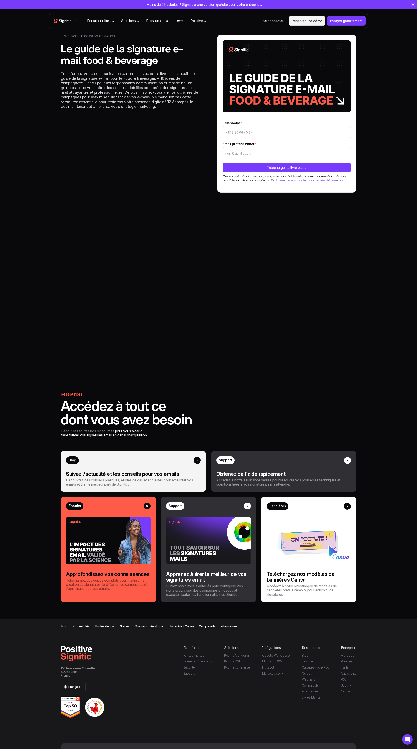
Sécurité (189, 667)
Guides (125, 626)
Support (189, 673)
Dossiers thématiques (150, 626)
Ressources (69, 36)
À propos (347, 655)
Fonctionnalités (193, 655)
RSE (343, 679)
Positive (346, 661)
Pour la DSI (232, 661)
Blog (64, 626)
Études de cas (105, 626)
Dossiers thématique (100, 36)
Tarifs (179, 21)
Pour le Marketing (236, 655)
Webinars (308, 679)
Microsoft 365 (272, 661)
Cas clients (348, 673)
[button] (73, 687)
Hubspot (268, 667)
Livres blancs (311, 697)
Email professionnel (239, 144)
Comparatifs (207, 626)
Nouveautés (81, 626)
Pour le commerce (237, 667)
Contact (346, 691)
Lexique (307, 661)
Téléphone (232, 123)
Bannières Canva (182, 626)
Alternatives (229, 626)
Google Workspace (276, 655)
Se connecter (273, 21)
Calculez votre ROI (315, 667)
